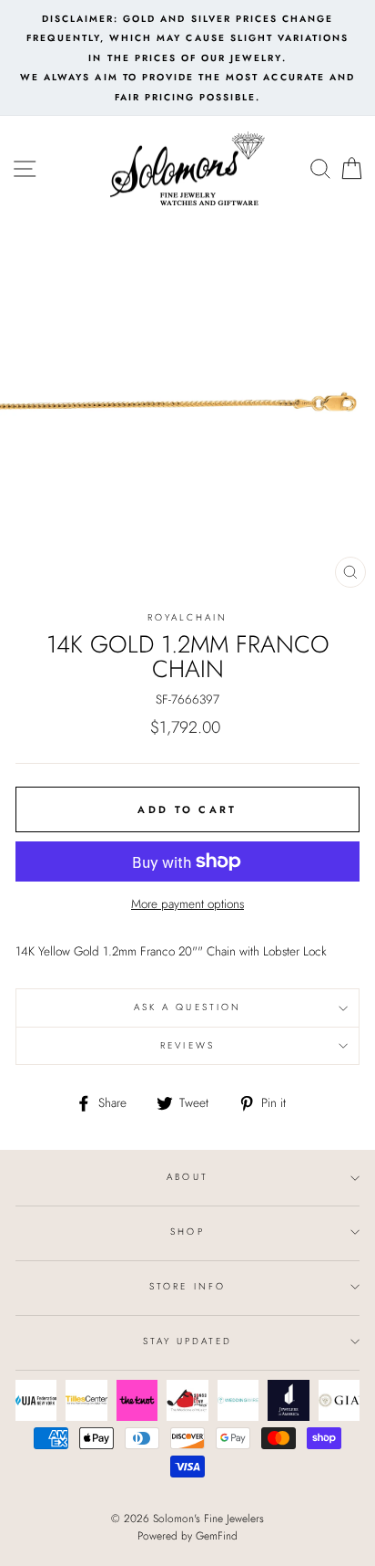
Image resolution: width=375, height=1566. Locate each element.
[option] (187, 58)
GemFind (217, 1536)
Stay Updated (188, 1341)
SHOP (187, 1231)
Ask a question (187, 1007)
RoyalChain (187, 617)
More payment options (187, 903)
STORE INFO (187, 1286)
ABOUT (187, 1177)
